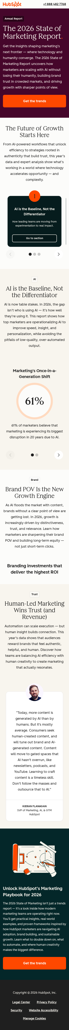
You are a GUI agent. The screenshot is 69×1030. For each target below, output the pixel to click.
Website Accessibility (43, 1010)
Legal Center (21, 1002)
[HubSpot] (12, 4)
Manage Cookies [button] (34, 1018)
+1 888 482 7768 (54, 4)
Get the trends (44, 101)
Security (16, 1010)
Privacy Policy (47, 1002)
